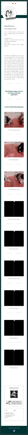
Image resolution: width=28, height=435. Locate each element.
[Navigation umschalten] (25, 13)
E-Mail (6, 417)
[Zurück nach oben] (26, 433)
